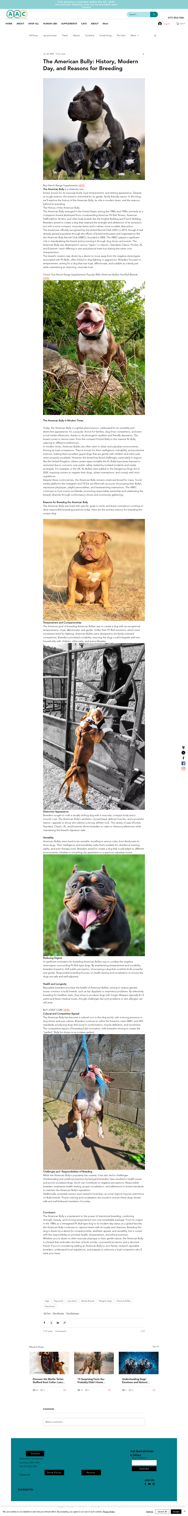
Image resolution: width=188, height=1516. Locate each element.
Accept (176, 1511)
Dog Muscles (58, 1313)
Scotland (89, 35)
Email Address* (139, 1458)
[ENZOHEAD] (183, 747)
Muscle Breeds (87, 1301)
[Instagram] (183, 769)
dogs (47, 1301)
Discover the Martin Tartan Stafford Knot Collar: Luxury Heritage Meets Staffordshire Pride (49, 1380)
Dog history (50, 1306)
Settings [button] (149, 1511)
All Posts (33, 35)
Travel (65, 35)
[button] (181, 23)
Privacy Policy (109, 1511)
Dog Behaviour (72, 1313)
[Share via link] (64, 1322)
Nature (76, 35)
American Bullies (123, 1301)
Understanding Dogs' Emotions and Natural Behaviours (134, 1380)
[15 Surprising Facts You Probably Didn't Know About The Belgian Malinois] (94, 1363)
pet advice (72, 1301)
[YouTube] (149, 1483)
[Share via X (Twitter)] (51, 1322)
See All (156, 1346)
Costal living (105, 35)
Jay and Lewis (50, 35)
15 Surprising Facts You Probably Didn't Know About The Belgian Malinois (93, 1380)
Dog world (58, 1301)
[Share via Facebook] (44, 1322)
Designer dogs (105, 1301)
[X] (183, 752)
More (133, 35)
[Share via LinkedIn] (58, 1322)
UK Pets (47, 1313)
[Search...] (154, 14)
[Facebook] (183, 758)
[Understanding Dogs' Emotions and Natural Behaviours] (139, 1363)
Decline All (162, 1511)
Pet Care (121, 35)
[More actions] (143, 53)
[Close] (184, 1511)
